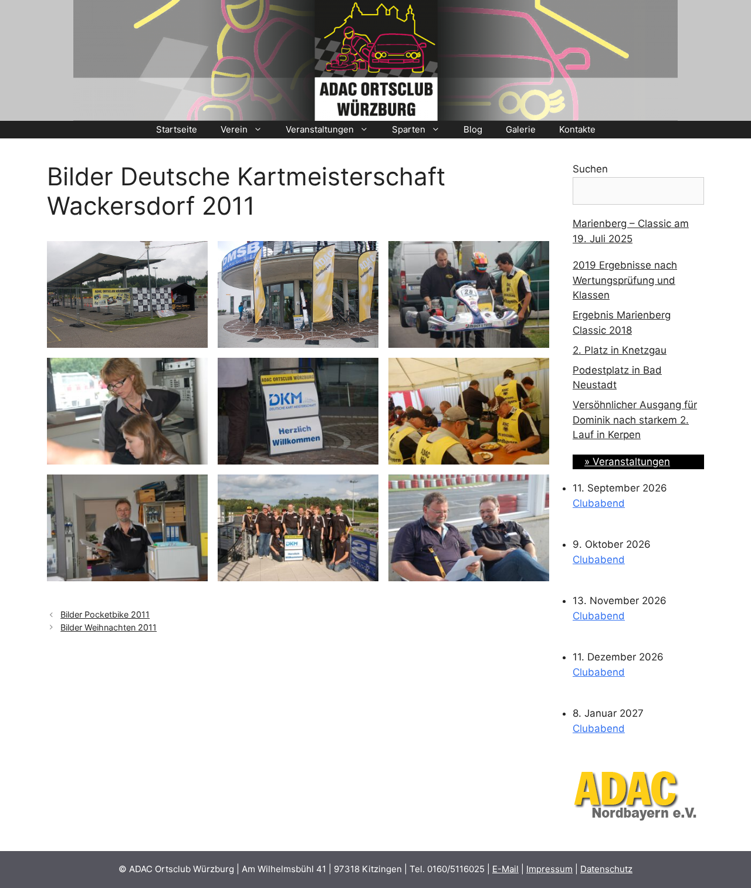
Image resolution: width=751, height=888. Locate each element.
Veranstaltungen (320, 129)
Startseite (176, 129)
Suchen (590, 169)
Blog (473, 129)
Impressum (549, 869)
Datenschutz (606, 869)
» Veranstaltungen (627, 461)
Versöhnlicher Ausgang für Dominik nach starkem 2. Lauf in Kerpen (635, 419)
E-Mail (505, 869)
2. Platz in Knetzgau (620, 350)
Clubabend (599, 503)
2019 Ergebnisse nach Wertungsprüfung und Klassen (625, 280)
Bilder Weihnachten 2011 (108, 627)
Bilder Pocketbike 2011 (105, 614)
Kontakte (577, 129)
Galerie (521, 129)
